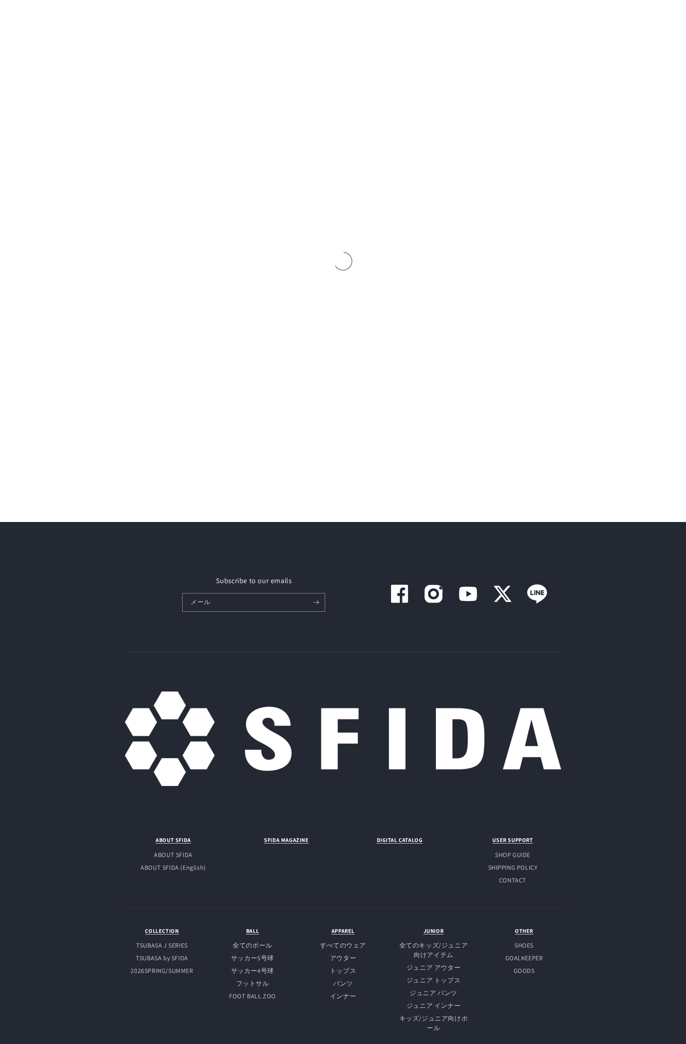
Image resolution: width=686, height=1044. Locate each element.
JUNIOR (434, 930)
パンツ (343, 983)
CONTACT (512, 880)
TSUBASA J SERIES (162, 945)
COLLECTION (162, 930)
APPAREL (343, 930)
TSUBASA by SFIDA (162, 958)
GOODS (524, 971)
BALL (252, 930)
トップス (343, 971)
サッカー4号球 (252, 971)
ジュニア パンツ (433, 993)
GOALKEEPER (524, 958)
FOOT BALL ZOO (252, 996)
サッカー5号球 (252, 958)
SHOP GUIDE (512, 855)
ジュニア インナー (434, 1006)
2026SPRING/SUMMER (162, 971)
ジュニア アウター (434, 967)
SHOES (524, 945)
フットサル (252, 983)
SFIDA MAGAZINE (286, 840)
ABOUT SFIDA (173, 840)
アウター (343, 958)
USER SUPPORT (512, 840)
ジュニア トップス (434, 980)
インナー (343, 996)
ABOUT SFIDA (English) (173, 867)
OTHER (524, 930)
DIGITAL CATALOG (400, 840)
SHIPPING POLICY (513, 867)
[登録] (316, 602)
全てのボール (252, 945)
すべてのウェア (343, 945)
